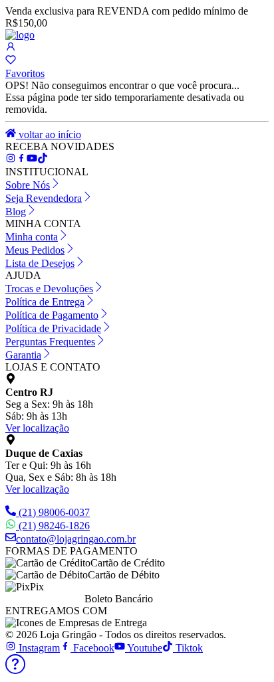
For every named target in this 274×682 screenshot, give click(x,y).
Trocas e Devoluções (49, 288)
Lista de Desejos (39, 263)
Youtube (143, 647)
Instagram (38, 647)
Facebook (92, 647)
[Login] (10, 48)
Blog (15, 211)
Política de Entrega (44, 301)
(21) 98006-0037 (54, 512)
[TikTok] (32, 159)
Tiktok (188, 647)
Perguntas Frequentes (50, 341)
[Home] (20, 35)
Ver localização (37, 428)
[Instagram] (10, 159)
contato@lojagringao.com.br (76, 539)
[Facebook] (21, 159)
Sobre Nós (27, 185)
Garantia (23, 355)
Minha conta (31, 236)
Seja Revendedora (43, 198)
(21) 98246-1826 (54, 525)
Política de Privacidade (53, 328)
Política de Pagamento (51, 315)
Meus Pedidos (35, 250)
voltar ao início (48, 134)
